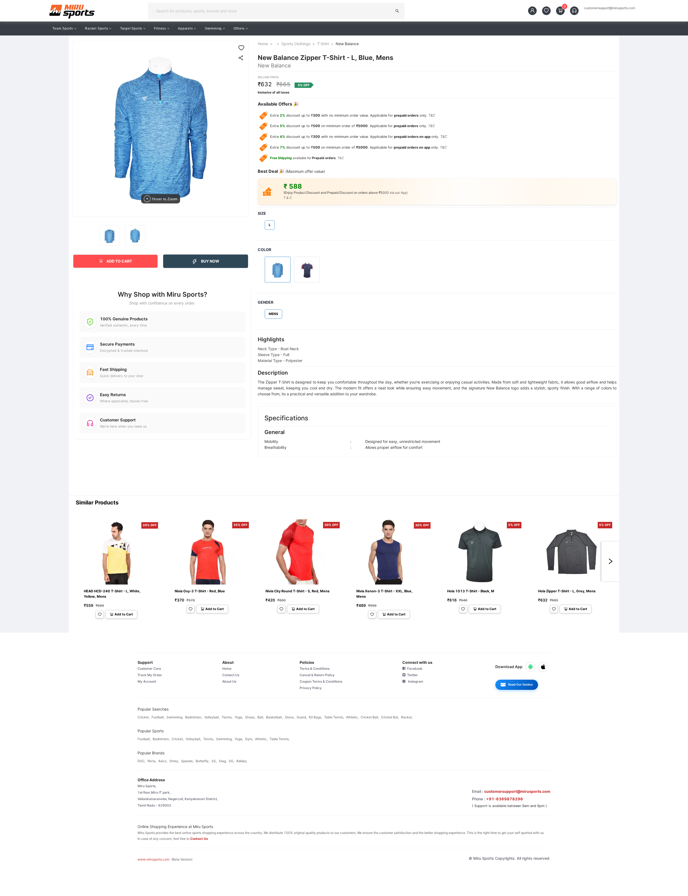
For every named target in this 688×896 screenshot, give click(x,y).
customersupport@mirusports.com (609, 8)
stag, (223, 761)
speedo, (187, 761)
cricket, (143, 717)
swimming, (175, 717)
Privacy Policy (311, 688)
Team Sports (62, 28)
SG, (231, 761)
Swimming (213, 28)
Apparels (185, 28)
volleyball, (212, 717)
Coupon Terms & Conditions (321, 681)
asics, (162, 761)
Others (239, 28)
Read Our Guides (520, 684)
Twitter (412, 675)
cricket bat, (390, 717)
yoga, (239, 717)
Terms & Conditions (314, 668)
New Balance (347, 43)
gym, (249, 739)
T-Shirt (323, 43)
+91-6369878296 (504, 799)
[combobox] (271, 11)
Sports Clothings (295, 43)
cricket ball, (370, 717)
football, (158, 717)
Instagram (414, 681)
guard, (302, 717)
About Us (229, 681)
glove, (290, 717)
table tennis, (334, 717)
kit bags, (315, 717)
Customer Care (149, 668)
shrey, (174, 761)
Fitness (160, 28)
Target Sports (131, 28)
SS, (214, 761)
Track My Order (150, 675)
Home (263, 43)
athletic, (352, 717)
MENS (273, 314)
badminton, (193, 717)
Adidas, (241, 761)
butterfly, (202, 761)
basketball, (274, 717)
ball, (260, 717)
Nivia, (152, 761)
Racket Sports (96, 28)
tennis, (227, 717)
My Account (147, 681)
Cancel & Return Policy (317, 675)
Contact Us (230, 675)
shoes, (250, 717)
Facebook (414, 668)
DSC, (141, 761)
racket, (407, 717)
